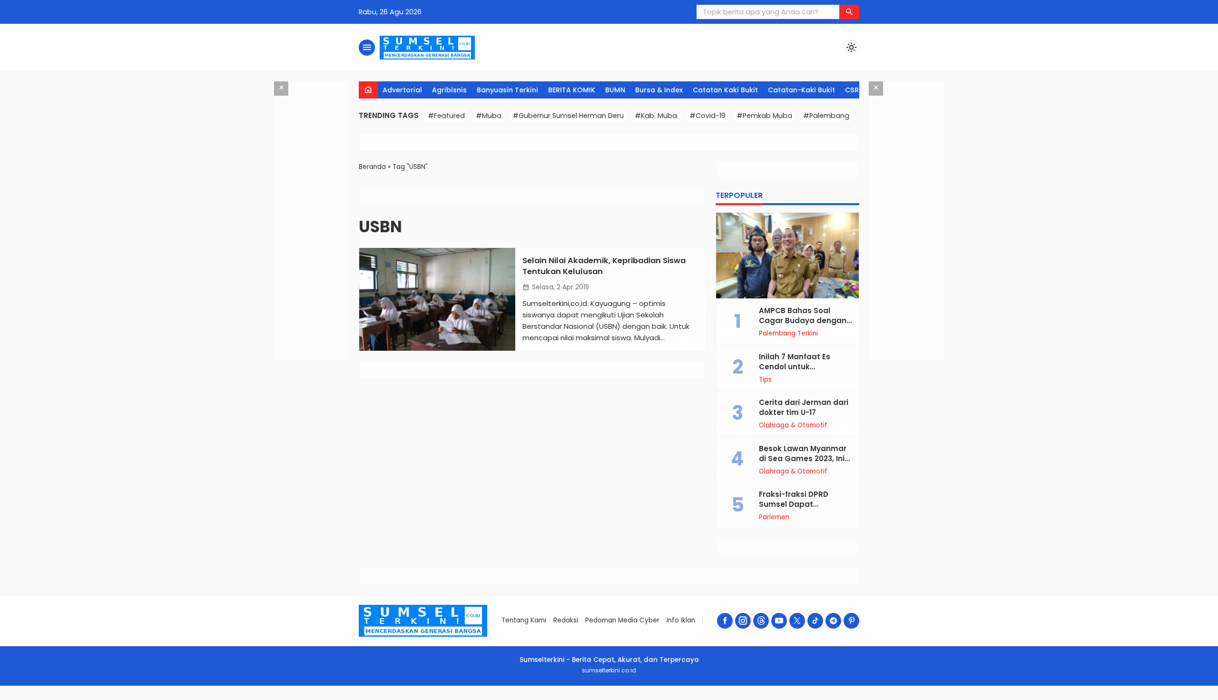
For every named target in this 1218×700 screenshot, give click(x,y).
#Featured (446, 115)
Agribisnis (449, 90)
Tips (765, 379)
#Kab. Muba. (656, 115)
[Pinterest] (851, 621)
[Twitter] (797, 621)
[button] (849, 12)
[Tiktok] (815, 621)
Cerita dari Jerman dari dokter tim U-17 (803, 407)
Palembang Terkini (788, 333)
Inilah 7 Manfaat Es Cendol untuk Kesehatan (794, 367)
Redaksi (565, 620)
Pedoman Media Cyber (622, 620)
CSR (852, 90)
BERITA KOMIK (571, 90)
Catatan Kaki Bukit (725, 90)
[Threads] (761, 621)
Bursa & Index (659, 90)
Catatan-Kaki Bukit (801, 90)
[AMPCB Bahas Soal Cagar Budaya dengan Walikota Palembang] (787, 255)
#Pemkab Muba (764, 115)
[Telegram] (833, 621)
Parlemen (774, 517)
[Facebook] (725, 621)
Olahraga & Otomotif (793, 425)
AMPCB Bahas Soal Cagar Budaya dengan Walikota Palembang (802, 320)
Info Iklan (681, 620)
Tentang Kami (523, 620)
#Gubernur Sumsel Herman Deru (568, 115)
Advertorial (402, 90)
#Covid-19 (707, 115)
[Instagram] (743, 621)
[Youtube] (779, 621)
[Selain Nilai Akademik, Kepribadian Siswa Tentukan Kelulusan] (437, 299)
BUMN (615, 90)
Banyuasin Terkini (507, 90)
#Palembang (826, 115)
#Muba (488, 115)
